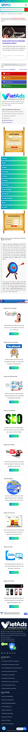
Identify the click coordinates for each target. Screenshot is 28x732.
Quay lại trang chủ (23, 69)
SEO (4, 163)
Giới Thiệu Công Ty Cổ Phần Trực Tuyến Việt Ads (10, 661)
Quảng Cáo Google (7, 198)
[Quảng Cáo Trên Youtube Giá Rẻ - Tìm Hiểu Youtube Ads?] (14, 453)
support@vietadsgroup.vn (8, 120)
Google (5, 176)
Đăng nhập (4, 57)
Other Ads (5, 194)
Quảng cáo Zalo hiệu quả (6, 720)
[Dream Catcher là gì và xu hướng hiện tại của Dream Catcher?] (14, 34)
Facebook (5, 171)
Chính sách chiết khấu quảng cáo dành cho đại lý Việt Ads (12, 667)
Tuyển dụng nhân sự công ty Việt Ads (8, 674)
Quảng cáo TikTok (9, 581)
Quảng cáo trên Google (10, 308)
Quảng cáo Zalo (8, 547)
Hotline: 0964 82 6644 (6, 1)
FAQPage (9, 105)
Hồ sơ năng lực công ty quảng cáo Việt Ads (9, 671)
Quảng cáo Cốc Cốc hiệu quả (7, 716)
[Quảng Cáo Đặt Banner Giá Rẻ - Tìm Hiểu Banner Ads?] (14, 385)
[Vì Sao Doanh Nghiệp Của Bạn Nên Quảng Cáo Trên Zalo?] (14, 555)
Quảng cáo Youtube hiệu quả (7, 710)
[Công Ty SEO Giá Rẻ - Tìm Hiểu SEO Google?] (14, 419)
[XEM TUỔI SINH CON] (14, 221)
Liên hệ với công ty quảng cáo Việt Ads (8, 685)
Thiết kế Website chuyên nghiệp (7, 713)
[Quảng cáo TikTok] (14, 589)
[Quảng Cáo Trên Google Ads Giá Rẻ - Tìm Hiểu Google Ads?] (14, 317)
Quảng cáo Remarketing (10, 376)
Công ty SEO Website (9, 410)
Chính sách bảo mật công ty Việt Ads (8, 678)
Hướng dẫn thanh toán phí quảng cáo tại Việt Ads (10, 664)
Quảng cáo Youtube (9, 444)
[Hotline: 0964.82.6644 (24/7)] (4, 728)
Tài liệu (5, 207)
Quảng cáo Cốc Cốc (9, 513)
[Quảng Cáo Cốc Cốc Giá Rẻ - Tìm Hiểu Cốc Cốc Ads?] (14, 521)
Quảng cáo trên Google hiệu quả (7, 696)
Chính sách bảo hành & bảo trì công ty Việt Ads (10, 681)
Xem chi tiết (14, 333)
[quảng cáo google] (14, 301)
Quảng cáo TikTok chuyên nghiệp (7, 723)
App (4, 202)
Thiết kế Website (8, 478)
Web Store (6, 185)
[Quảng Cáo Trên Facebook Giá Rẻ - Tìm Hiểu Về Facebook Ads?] (14, 351)
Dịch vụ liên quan (7, 189)
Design (5, 158)
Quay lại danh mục (8, 69)
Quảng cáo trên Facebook (11, 342)
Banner (5, 167)
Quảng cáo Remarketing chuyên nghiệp (8, 703)
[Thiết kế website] (14, 487)
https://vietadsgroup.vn (7, 122)
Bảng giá (5, 180)
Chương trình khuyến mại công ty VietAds (9, 688)
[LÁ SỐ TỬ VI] (14, 141)
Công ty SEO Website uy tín (6, 706)
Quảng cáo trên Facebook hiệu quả (8, 699)
